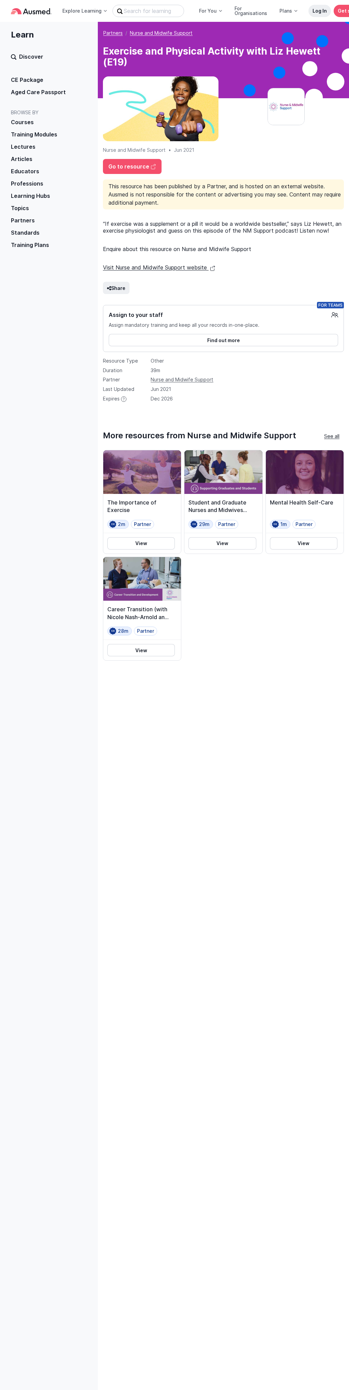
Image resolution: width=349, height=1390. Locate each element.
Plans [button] (285, 11)
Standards (25, 232)
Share (118, 288)
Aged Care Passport (38, 92)
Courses (22, 122)
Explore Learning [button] (82, 11)
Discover (31, 56)
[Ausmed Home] (31, 11)
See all (331, 436)
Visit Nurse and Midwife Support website (156, 267)
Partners (23, 220)
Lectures (23, 146)
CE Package (27, 79)
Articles (21, 159)
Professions (27, 183)
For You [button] (208, 11)
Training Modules (34, 134)
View (141, 543)
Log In (320, 11)
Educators (25, 171)
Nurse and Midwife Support (161, 33)
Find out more (223, 340)
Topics (20, 208)
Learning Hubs (30, 195)
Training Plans (30, 245)
